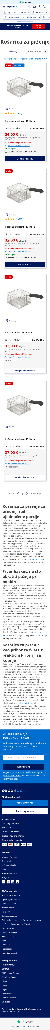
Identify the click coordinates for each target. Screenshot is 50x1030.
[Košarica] (44, 6)
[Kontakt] (34, 7)
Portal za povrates (25, 811)
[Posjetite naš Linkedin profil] (12, 882)
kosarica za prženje (38, 559)
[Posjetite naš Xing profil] (17, 882)
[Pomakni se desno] (48, 26)
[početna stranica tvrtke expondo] (5, 58)
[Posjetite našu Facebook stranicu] (8, 882)
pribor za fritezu (25, 703)
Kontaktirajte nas (25, 802)
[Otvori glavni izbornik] (4, 6)
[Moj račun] (39, 6)
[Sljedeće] (26, 493)
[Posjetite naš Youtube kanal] (3, 882)
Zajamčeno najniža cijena (19, 145)
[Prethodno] (17, 493)
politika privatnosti (12, 775)
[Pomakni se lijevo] (2, 26)
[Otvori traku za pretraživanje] (29, 6)
